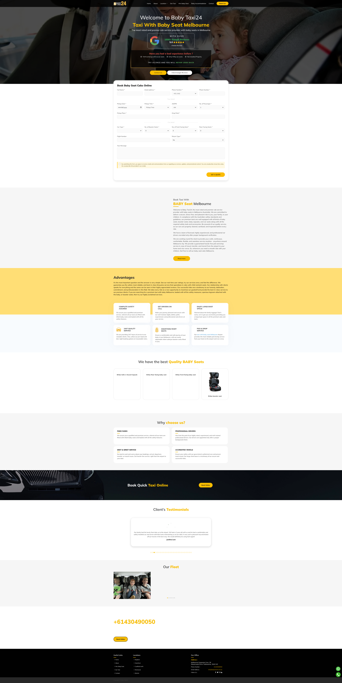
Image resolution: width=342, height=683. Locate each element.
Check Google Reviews (180, 73)
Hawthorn (138, 663)
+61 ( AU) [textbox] (177, 93)
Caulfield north (139, 666)
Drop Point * (176, 113)
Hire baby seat (183, 3)
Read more (182, 258)
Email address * (150, 90)
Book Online (205, 485)
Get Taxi (173, 3)
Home (149, 3)
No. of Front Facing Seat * (180, 127)
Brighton (137, 659)
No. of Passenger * (205, 104)
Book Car (222, 3)
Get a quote (215, 175)
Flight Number (122, 136)
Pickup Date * (121, 104)
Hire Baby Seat (119, 666)
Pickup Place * (121, 113)
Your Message (121, 146)
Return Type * (176, 136)
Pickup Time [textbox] (150, 107)
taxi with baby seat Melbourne (207, 334)
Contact (211, 3)
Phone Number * (177, 90)
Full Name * (121, 90)
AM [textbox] (175, 107)
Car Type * (120, 127)
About (156, 3)
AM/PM (174, 104)
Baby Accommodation (198, 3)
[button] (150, 552)
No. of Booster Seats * (152, 127)
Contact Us (158, 73)
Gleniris (137, 673)
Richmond (138, 669)
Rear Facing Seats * (206, 127)
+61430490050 (134, 621)
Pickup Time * (149, 104)
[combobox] (185, 93)
